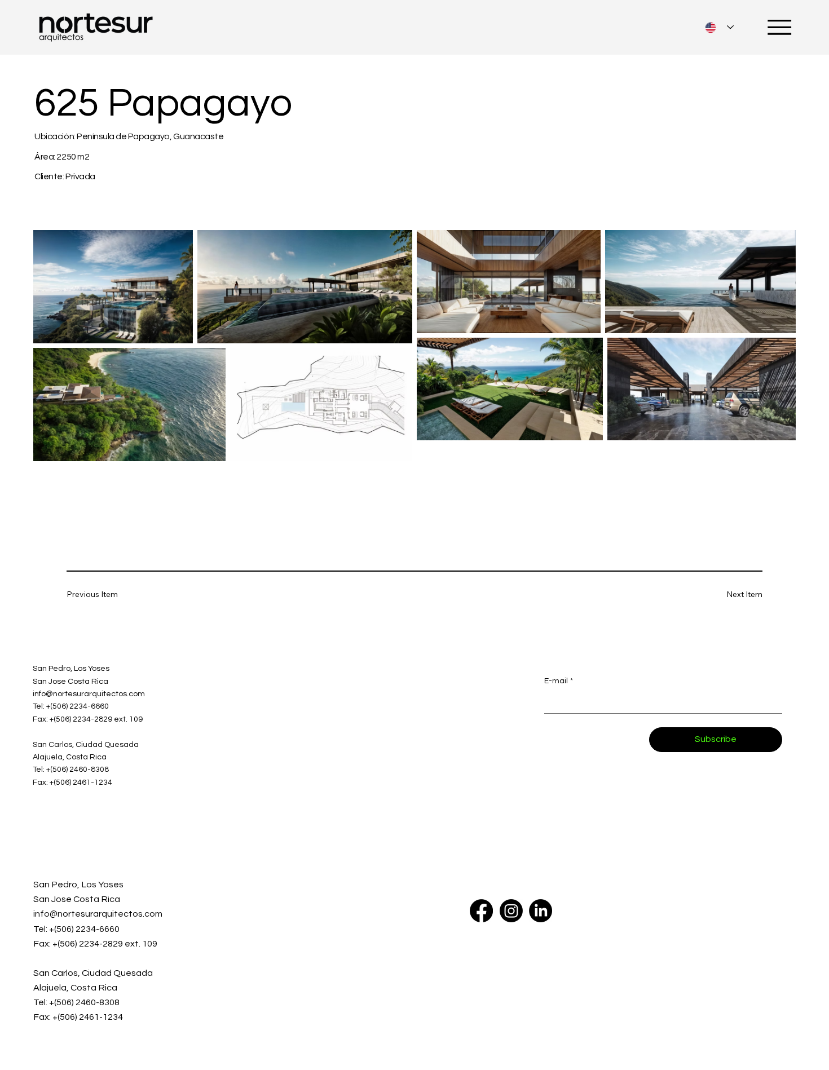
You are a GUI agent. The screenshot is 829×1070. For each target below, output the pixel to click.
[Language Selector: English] (719, 27)
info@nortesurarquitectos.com (97, 913)
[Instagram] (511, 910)
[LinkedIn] (540, 910)
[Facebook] (481, 910)
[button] (100, 594)
